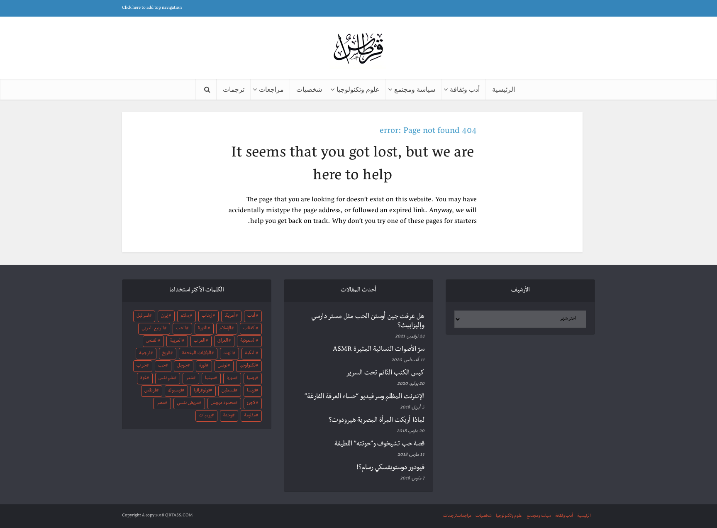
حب (162, 366)
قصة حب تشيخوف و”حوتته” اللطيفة (379, 444)
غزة (143, 378)
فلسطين (228, 391)
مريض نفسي (188, 403)
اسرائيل (143, 316)
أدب (251, 316)
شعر (189, 378)
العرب (199, 341)
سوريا (231, 378)
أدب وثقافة (465, 89)
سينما (210, 378)
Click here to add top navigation (152, 8)
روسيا (251, 378)
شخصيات (309, 89)
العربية (176, 341)
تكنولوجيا (247, 366)
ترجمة (144, 354)
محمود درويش (223, 403)
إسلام (185, 316)
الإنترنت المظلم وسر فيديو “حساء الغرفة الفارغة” (364, 397)
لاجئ (251, 403)
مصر (160, 403)
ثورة (202, 366)
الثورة (202, 329)
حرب (141, 366)
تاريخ (166, 354)
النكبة (250, 354)
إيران (164, 316)
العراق (222, 341)
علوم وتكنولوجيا (358, 89)
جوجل (182, 366)
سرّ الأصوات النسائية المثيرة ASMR (378, 350)
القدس (152, 341)
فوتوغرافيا (202, 391)
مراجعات (271, 89)
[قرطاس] (358, 49)
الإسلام (225, 329)
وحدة (227, 416)
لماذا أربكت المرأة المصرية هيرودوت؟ (376, 421)
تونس (222, 366)
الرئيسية (503, 89)
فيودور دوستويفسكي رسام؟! (390, 468)
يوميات (205, 416)
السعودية (248, 341)
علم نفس (166, 378)
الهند (228, 354)
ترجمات (233, 89)
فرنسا (251, 391)
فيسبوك (175, 391)
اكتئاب (249, 329)
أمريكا (229, 316)
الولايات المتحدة (196, 354)
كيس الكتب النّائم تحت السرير (385, 373)
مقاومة (250, 416)
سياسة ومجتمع (414, 89)
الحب (181, 329)
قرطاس (150, 391)
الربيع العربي (152, 329)
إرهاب (207, 316)
